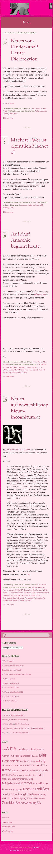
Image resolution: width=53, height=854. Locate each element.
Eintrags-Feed (7, 822)
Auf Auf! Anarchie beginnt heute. (26, 240)
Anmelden (5, 818)
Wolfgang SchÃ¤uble (19, 372)
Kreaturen (27, 593)
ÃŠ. (11, 367)
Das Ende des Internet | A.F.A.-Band (15, 728)
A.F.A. (38, 364)
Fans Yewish (24, 761)
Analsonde (34, 587)
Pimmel (5, 114)
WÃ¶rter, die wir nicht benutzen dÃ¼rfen (16, 674)
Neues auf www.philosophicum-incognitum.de (29, 408)
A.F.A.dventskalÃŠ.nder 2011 (12, 692)
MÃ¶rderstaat (40, 295)
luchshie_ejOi (7, 720)
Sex (15, 114)
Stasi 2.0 (42, 370)
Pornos (38, 595)
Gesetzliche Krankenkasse (33, 590)
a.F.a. (4, 733)
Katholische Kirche (16, 593)
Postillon (10, 103)
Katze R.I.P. (18, 775)
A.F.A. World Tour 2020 (10, 696)
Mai (4, 233)
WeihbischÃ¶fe (39, 598)
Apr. (5, 40)
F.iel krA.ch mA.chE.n (9, 701)
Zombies (28, 600)
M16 (41, 205)
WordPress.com (25, 851)
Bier (36, 367)
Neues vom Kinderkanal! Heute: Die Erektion (24, 50)
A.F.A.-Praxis (37, 108)
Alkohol (43, 364)
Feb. (5, 139)
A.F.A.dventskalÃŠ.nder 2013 (12, 665)
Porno (11, 114)
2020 (4, 750)
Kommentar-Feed (8, 827)
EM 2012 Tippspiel (8, 679)
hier (28, 574)
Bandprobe (30, 367)
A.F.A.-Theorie (41, 585)
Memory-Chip (8, 208)
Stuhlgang (19, 794)
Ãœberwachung (40, 111)
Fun (44, 108)
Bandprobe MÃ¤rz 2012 (10, 683)
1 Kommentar (8, 118)
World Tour (41, 798)
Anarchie (23, 205)
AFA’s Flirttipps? (7, 661)
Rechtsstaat (33, 370)
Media (5, 111)
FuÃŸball (35, 761)
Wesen (5, 600)
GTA (45, 590)
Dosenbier (9, 761)
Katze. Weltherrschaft (24, 770)
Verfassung (7, 372)
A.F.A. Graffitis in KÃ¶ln (10, 687)
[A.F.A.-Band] (22, 8)
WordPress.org (7, 831)
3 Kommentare (8, 377)
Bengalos (35, 756)
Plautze (36, 783)
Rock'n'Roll (32, 789)
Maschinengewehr (42, 593)
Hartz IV (6, 593)
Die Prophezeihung (18, 715)
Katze (6, 770)
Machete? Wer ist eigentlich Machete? (29, 146)
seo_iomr (5, 715)
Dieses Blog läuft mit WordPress (21, 847)
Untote (22, 598)
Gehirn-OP (19, 590)
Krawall (25, 775)
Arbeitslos (41, 587)
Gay (42, 761)
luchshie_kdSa (7, 724)
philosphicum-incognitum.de (18, 450)
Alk (19, 749)
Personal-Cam (19, 595)
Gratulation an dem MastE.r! (12, 670)
